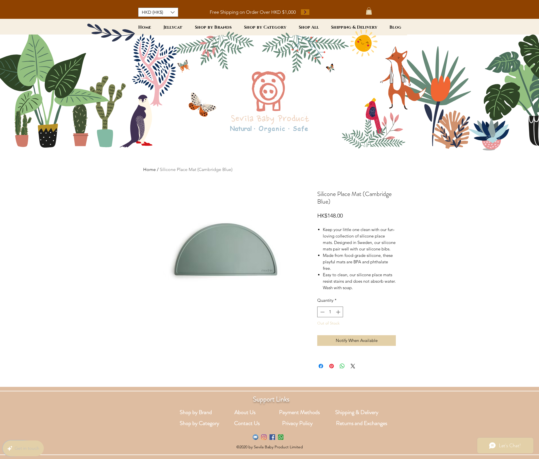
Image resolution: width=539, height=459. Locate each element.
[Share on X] (353, 366)
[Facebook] (272, 437)
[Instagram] (264, 437)
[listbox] (158, 12)
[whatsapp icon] (281, 437)
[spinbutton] (330, 312)
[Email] (255, 437)
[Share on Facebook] (321, 366)
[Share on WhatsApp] (342, 366)
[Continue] (305, 12)
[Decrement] (322, 312)
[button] (158, 12)
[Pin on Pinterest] (331, 366)
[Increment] (338, 312)
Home (149, 169)
